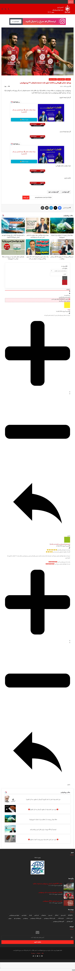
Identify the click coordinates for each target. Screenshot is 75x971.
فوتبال (30, 915)
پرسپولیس (65, 192)
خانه (43, 953)
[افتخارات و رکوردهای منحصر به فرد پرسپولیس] (69, 895)
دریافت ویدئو (53, 79)
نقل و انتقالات (69, 918)
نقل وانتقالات (61, 918)
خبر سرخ (50, 915)
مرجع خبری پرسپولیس (14, 915)
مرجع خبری (24, 915)
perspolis (70, 915)
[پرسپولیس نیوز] (60, 9)
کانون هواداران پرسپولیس (58, 921)
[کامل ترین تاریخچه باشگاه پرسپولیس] (69, 903)
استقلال (56, 915)
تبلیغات (38, 953)
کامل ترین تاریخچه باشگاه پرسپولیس (52, 901)
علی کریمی (36, 915)
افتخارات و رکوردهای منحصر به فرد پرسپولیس (50, 892)
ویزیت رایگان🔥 (24, 120)
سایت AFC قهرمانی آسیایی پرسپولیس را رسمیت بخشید (47, 884)
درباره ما (33, 953)
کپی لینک (25, 197)
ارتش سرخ (63, 915)
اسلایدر (68, 79)
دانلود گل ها (61, 79)
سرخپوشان (43, 915)
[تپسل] (12, 102)
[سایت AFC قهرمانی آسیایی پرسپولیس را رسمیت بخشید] (69, 886)
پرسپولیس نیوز (53, 192)
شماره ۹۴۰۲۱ (37, 858)
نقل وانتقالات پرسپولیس (35, 918)
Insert (73, 970)
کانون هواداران (70, 921)
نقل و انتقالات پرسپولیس (49, 918)
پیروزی (10, 918)
